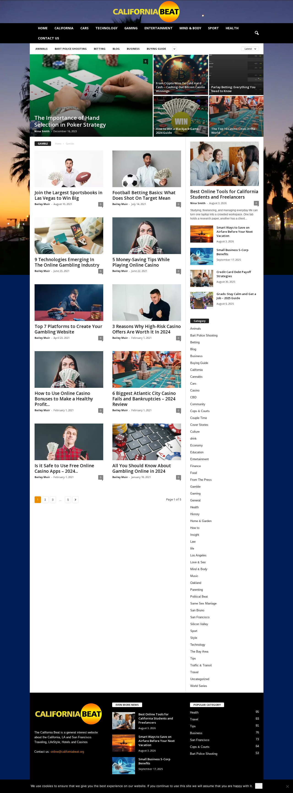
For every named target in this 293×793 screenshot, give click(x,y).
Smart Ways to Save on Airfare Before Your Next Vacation (235, 231)
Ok (259, 786)
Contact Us (48, 38)
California (63, 28)
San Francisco (199, 617)
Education (196, 452)
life (192, 548)
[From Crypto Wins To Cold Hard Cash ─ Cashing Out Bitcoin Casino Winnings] (181, 74)
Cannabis (196, 376)
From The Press (201, 479)
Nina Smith (42, 131)
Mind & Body (190, 28)
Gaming (131, 28)
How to (194, 528)
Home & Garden (201, 521)
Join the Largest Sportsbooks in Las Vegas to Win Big (68, 195)
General (195, 500)
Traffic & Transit (201, 665)
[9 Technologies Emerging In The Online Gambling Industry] (69, 235)
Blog (116, 48)
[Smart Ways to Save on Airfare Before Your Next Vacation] (201, 234)
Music (194, 576)
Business (133, 48)
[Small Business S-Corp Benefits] (201, 256)
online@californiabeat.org (67, 751)
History (195, 514)
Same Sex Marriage (203, 603)
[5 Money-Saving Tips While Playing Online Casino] (146, 235)
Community (197, 404)
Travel (194, 672)
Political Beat (199, 596)
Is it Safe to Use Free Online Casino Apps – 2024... (64, 468)
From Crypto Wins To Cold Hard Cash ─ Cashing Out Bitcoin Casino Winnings (180, 87)
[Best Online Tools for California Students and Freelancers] (224, 164)
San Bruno (197, 610)
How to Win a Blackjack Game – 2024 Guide (178, 131)
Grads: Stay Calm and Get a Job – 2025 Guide (236, 296)
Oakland (195, 583)
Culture (195, 431)
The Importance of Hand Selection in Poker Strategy (70, 121)
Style (193, 638)
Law (192, 541)
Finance (195, 466)
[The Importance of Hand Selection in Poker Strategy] (91, 95)
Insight (194, 534)
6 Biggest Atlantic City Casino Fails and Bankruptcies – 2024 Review (144, 398)
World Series (198, 686)
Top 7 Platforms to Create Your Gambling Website (68, 329)
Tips (193, 658)
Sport (213, 28)
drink (193, 438)
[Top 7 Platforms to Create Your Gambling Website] (69, 302)
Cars (84, 28)
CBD (193, 397)
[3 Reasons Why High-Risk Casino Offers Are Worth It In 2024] (146, 302)
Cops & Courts (200, 411)
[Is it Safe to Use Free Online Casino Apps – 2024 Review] (69, 442)
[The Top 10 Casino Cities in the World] (236, 116)
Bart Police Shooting (71, 48)
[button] (257, 33)
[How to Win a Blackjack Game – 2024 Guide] (181, 116)
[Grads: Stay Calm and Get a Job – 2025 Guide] (201, 300)
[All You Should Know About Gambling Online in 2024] (146, 442)
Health (232, 28)
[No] (287, 786)
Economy (196, 445)
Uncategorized (199, 679)
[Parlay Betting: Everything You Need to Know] (236, 74)
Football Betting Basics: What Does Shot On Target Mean (144, 195)
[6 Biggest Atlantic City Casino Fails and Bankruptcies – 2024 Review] (146, 369)
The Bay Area (199, 651)
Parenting (196, 589)
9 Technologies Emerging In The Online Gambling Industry (67, 262)
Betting (100, 48)
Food (193, 473)
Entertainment (158, 28)
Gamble (195, 486)
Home (43, 28)
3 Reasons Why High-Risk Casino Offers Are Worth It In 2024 (146, 329)
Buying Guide (156, 48)
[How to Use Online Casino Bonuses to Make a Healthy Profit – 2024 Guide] (69, 369)
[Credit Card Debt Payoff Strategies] (201, 278)
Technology (106, 28)
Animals (41, 48)
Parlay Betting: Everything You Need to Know (233, 89)
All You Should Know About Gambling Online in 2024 (141, 468)
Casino (194, 390)
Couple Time (198, 418)
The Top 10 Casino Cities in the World (233, 131)
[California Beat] (146, 11)
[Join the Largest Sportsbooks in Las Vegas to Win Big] (69, 168)
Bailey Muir (42, 204)
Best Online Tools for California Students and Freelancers (224, 194)
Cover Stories (199, 425)
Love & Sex (198, 562)
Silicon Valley (199, 624)
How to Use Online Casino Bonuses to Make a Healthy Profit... (64, 398)
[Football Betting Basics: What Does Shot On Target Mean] (146, 168)
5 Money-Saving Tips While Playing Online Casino (141, 262)
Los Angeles (198, 555)
